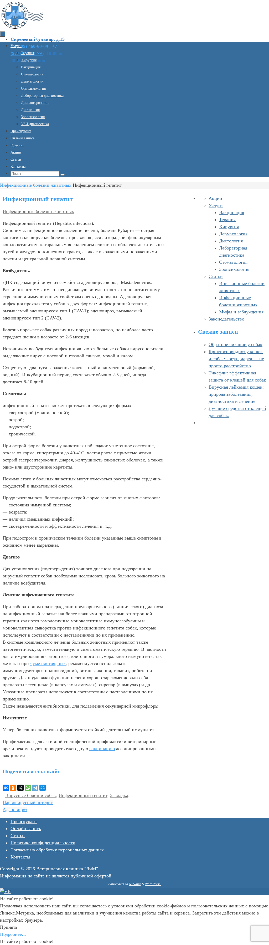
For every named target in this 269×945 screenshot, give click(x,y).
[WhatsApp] (28, 788)
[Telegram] (35, 788)
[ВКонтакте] (6, 788)
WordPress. (153, 884)
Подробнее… (13, 934)
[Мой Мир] (42, 788)
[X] (20, 788)
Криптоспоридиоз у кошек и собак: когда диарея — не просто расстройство (236, 358)
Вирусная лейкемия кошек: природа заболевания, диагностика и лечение (236, 394)
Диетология (231, 240)
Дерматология (233, 233)
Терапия (227, 219)
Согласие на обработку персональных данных (57, 849)
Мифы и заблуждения (241, 311)
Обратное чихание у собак (235, 344)
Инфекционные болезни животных (35, 185)
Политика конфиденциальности (43, 842)
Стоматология (233, 262)
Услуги (216, 205)
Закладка (119, 795)
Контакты (20, 857)
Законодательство (226, 319)
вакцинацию (102, 748)
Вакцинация (231, 212)
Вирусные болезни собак (30, 795)
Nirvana (135, 884)
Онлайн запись (26, 828)
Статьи (216, 276)
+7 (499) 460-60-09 (30, 46)
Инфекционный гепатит (83, 795)
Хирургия (229, 226)
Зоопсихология (234, 269)
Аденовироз (15, 809)
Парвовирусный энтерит (28, 802)
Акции (215, 198)
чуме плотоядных (48, 663)
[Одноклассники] (13, 788)
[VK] (5, 891)
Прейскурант (24, 821)
